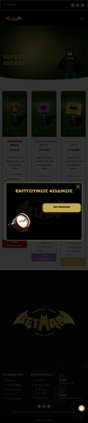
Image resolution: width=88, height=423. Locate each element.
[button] (78, 186)
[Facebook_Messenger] (81, 408)
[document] (44, 211)
